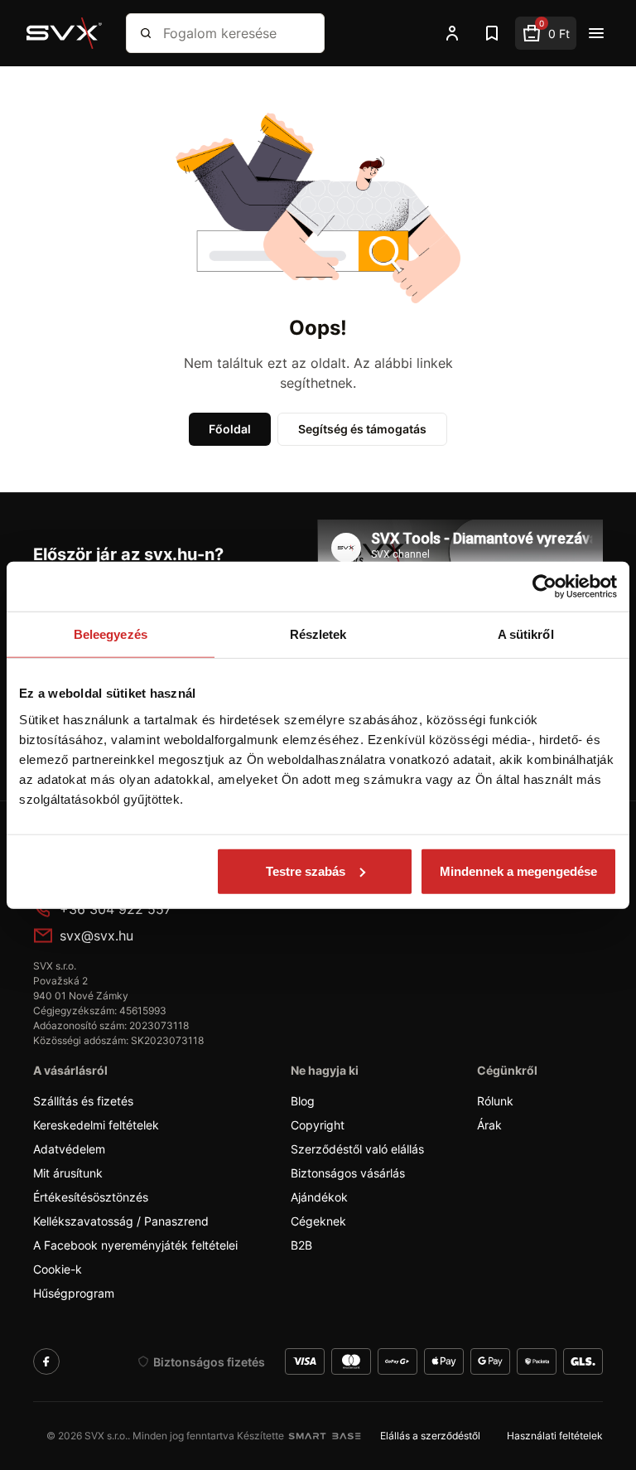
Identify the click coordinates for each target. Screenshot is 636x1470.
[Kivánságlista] (491, 33)
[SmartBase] (324, 1436)
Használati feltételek (555, 1435)
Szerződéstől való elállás (357, 1149)
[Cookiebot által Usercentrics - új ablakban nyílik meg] (544, 586)
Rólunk (495, 1101)
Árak (489, 1125)
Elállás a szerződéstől (430, 1435)
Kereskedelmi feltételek (96, 1125)
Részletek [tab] (318, 634)
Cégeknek (318, 1221)
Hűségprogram (73, 1293)
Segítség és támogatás (362, 429)
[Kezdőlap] (64, 33)
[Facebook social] (46, 1361)
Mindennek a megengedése (518, 870)
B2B (301, 1245)
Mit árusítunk (68, 1173)
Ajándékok (319, 1197)
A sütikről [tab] (526, 634)
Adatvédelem (69, 1149)
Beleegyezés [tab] (110, 634)
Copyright (317, 1125)
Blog (303, 1101)
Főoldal (230, 429)
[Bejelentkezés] (452, 33)
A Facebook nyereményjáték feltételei (135, 1245)
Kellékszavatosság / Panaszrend (121, 1221)
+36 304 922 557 (115, 909)
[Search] (145, 33)
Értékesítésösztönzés (90, 1197)
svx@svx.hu (96, 935)
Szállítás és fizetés (83, 1101)
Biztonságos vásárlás (348, 1173)
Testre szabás (305, 870)
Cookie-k (57, 1269)
